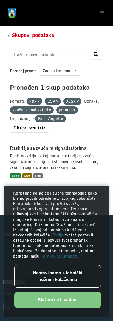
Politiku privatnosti (59, 256)
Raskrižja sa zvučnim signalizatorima (48, 148)
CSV (27, 175)
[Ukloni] (38, 101)
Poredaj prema (23, 71)
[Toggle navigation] (102, 11)
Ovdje (58, 235)
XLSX (15, 175)
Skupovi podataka (33, 35)
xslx (38, 175)
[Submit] (96, 54)
